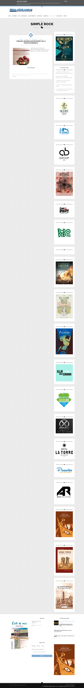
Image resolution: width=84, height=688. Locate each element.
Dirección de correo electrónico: (38, 649)
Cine (19, 15)
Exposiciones (24, 15)
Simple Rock (28, 75)
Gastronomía (34, 39)
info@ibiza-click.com (38, 625)
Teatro (65, 15)
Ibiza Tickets (59, 15)
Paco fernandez (16, 75)
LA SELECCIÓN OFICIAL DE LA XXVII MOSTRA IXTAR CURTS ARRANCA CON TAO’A (66, 625)
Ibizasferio (14, 15)
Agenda (21, 39)
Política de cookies (27, 4)
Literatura (39, 15)
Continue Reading (31, 67)
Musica (40, 39)
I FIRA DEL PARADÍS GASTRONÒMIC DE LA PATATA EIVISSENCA (31, 42)
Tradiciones (61, 622)
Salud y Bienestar (32, 15)
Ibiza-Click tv (52, 15)
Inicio (9, 15)
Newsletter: (34, 645)
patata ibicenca (22, 75)
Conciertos (45, 15)
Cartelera (59, 629)
